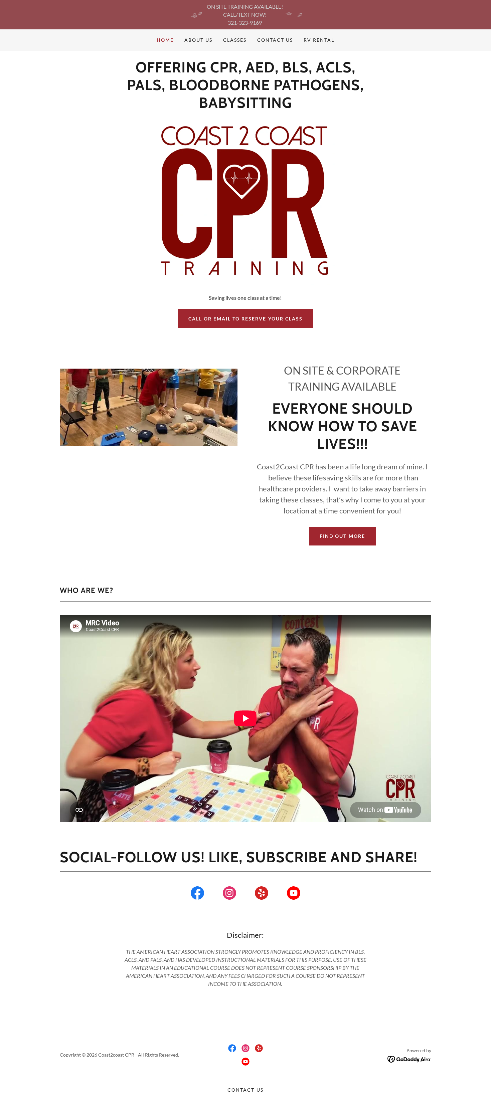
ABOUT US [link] (198, 40)
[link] (197, 894)
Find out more (342, 536)
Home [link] (165, 40)
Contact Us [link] (275, 40)
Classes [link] (235, 40)
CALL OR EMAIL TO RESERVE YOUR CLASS (245, 318)
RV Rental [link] (319, 40)
